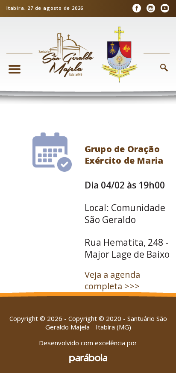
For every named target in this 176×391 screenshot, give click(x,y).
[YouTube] (165, 8)
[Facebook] (136, 8)
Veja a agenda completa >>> (112, 280)
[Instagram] (150, 8)
